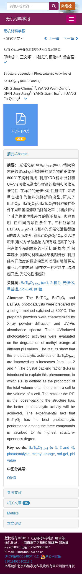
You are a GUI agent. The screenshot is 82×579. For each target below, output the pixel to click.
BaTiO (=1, (35, 283)
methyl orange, (44, 454)
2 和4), (56, 283)
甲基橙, (13, 289)
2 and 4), (67, 447)
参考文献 (14, 493)
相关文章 (17, 503)
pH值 (38, 289)
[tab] (41, 154)
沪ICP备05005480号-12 (22, 556)
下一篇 (69, 39)
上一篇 (53, 39)
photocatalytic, (19, 454)
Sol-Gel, (27, 289)
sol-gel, (63, 454)
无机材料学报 (18, 19)
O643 (11, 478)
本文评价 (14, 523)
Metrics (13, 513)
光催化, (69, 283)
